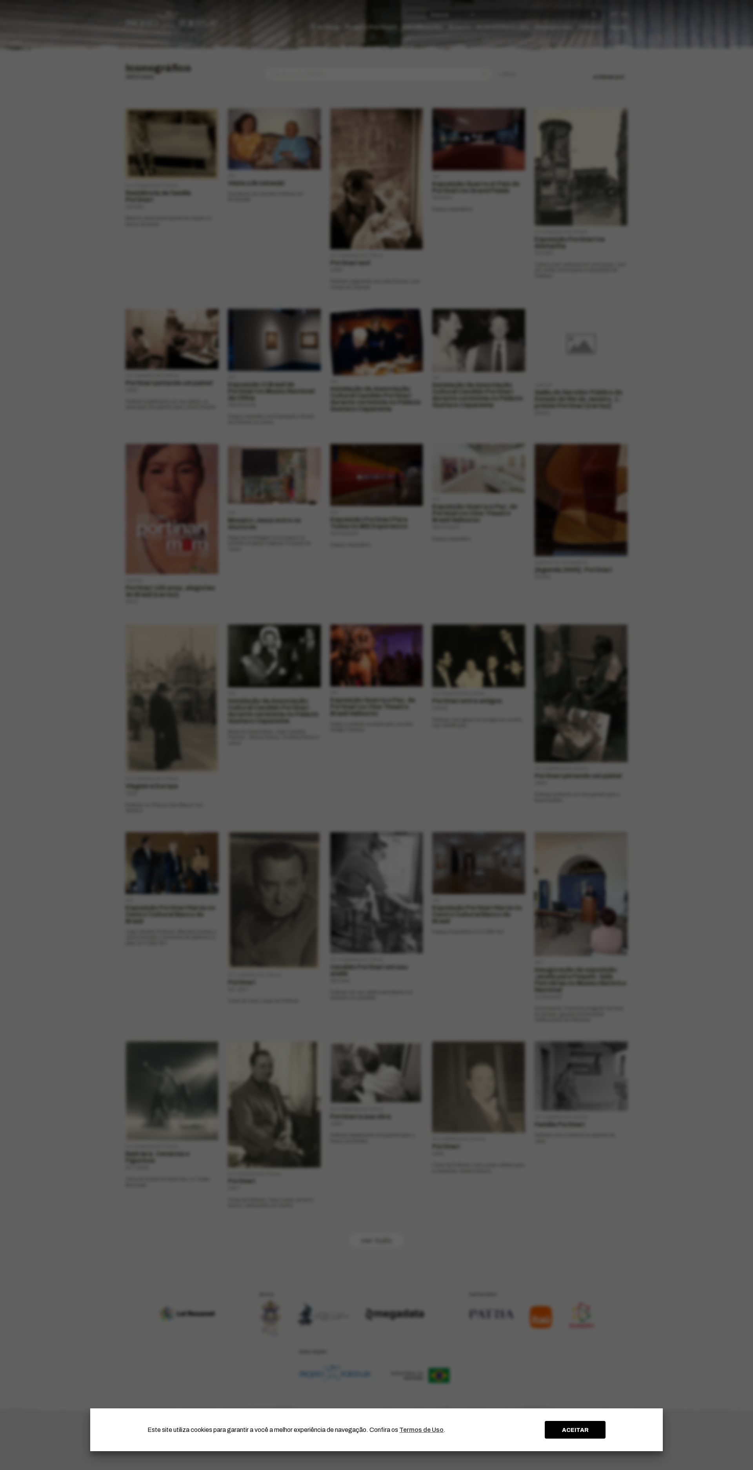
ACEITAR (575, 1430)
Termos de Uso (421, 1429)
